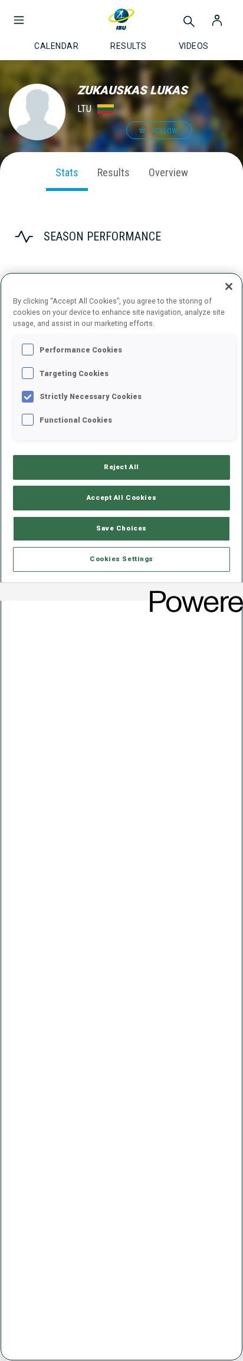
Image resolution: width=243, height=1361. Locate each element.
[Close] (229, 286)
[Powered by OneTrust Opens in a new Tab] (192, 593)
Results (113, 172)
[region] (121, 816)
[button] (19, 14)
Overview (168, 172)
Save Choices (121, 528)
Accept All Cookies (121, 497)
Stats (66, 172)
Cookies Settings (121, 559)
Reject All (121, 467)
